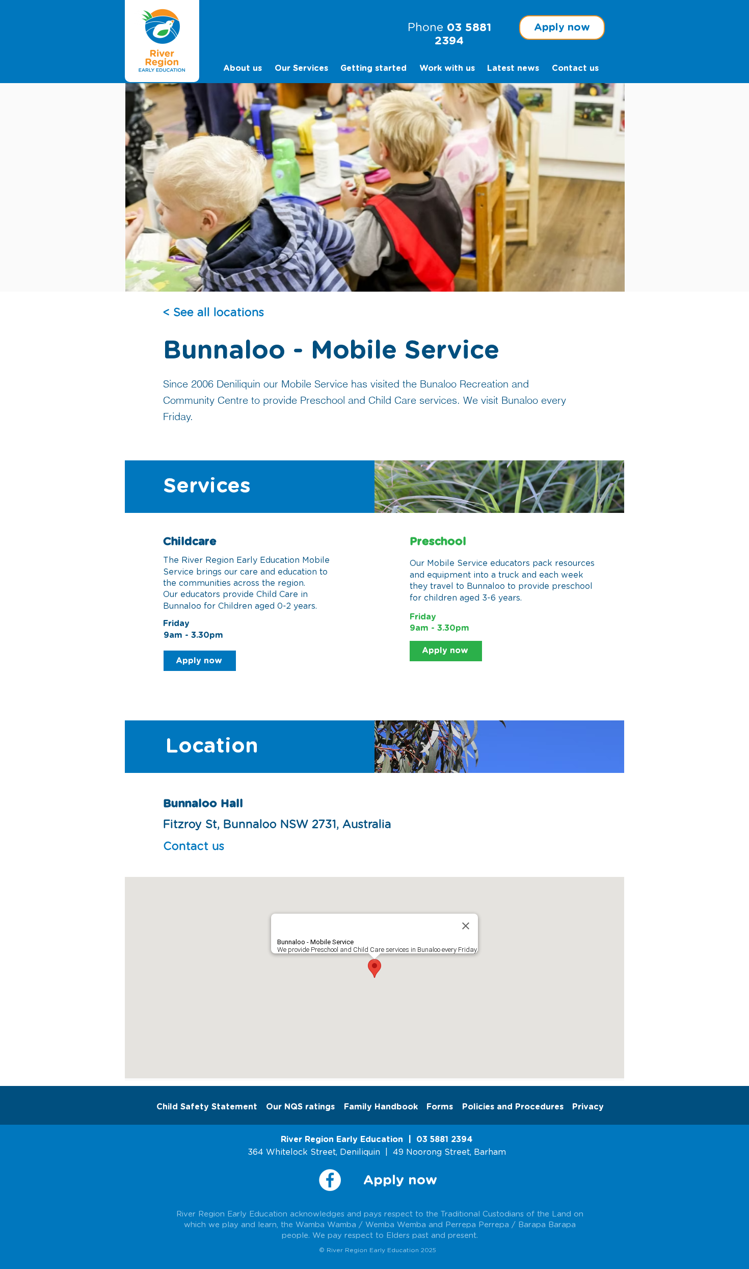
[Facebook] (330, 1180)
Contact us (194, 846)
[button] (562, 27)
